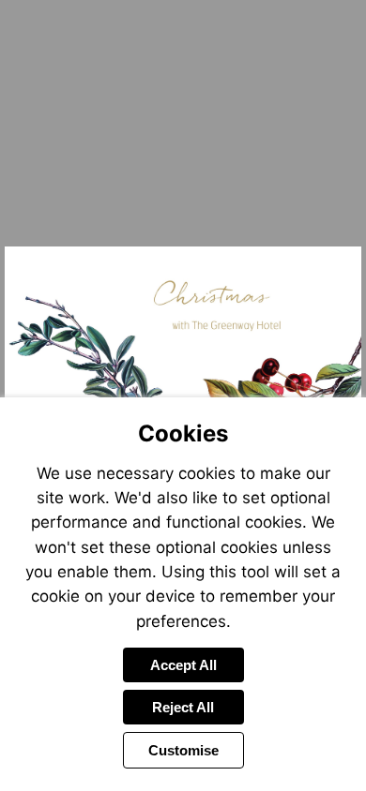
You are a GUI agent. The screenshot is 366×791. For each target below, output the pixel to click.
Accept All (183, 665)
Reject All (183, 707)
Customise (183, 750)
